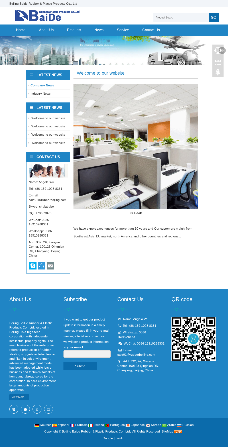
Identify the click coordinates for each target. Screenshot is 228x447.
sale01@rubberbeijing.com (48, 200)
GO (213, 17)
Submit (80, 366)
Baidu (120, 438)
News (99, 30)
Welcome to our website (48, 118)
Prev (5, 50)
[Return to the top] (218, 73)
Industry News (41, 93)
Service (123, 30)
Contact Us (151, 30)
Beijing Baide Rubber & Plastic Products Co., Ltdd (97, 431)
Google (108, 438)
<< (136, 213)
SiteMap (167, 431)
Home (21, 30)
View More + (19, 397)
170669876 (43, 213)
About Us (46, 30)
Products (74, 30)
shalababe (46, 206)
